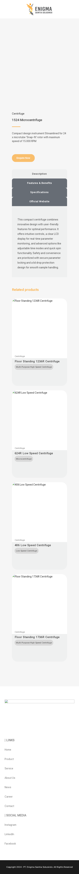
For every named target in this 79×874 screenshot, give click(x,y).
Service (9, 768)
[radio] (34, 367)
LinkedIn (9, 834)
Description (39, 173)
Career (9, 796)
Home (8, 749)
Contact (9, 806)
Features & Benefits (39, 183)
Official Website (39, 201)
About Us (10, 777)
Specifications (39, 192)
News (8, 787)
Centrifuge (18, 113)
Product (9, 759)
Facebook (10, 843)
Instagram (10, 824)
